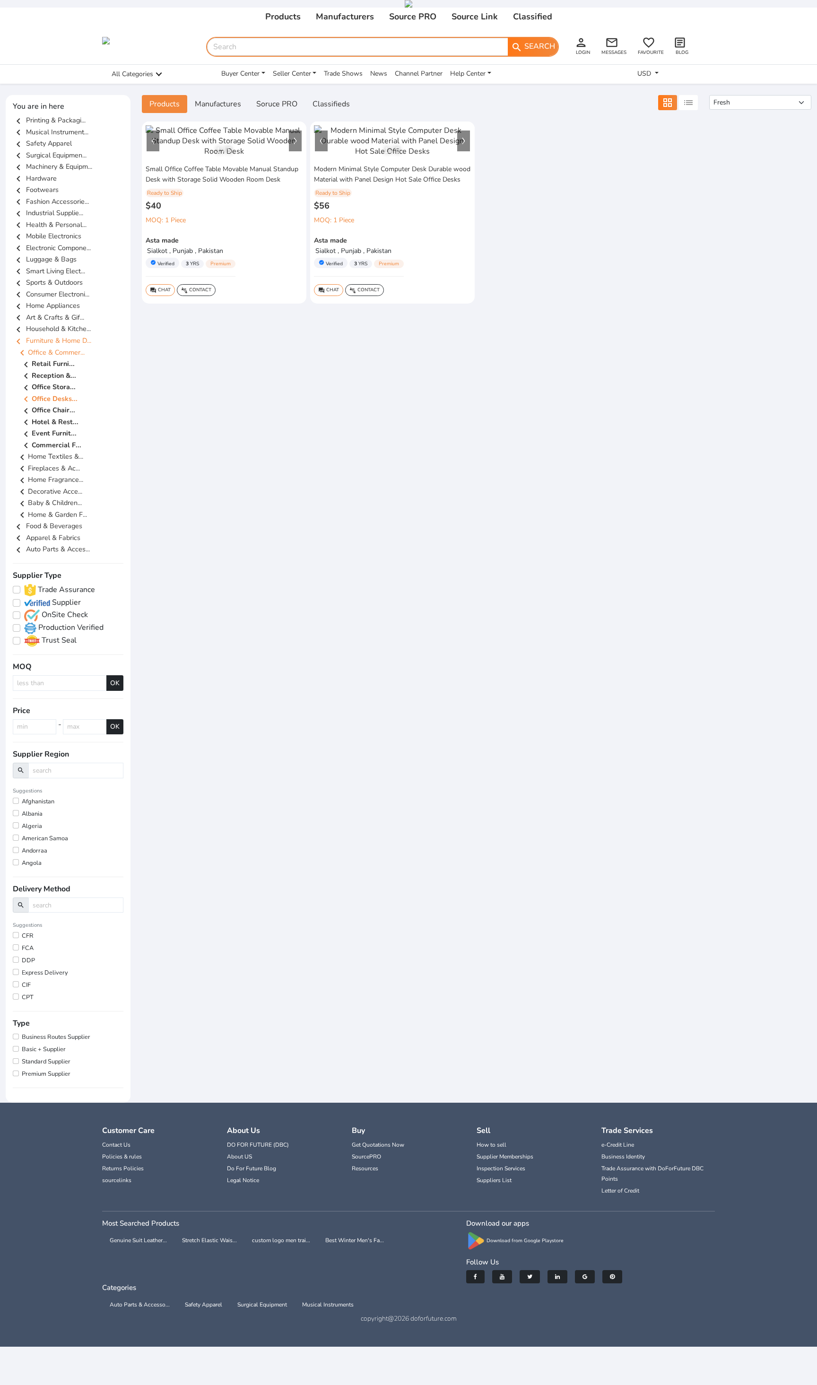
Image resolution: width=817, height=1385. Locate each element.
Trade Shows (343, 73)
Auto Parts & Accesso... (140, 1304)
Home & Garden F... (52, 514)
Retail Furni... (47, 364)
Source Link (475, 16)
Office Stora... (48, 387)
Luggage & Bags (45, 259)
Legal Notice (243, 1180)
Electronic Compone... (52, 248)
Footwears (36, 189)
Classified (532, 16)
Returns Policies (123, 1168)
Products (283, 16)
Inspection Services (501, 1168)
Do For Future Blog (251, 1168)
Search (533, 46)
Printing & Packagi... (49, 120)
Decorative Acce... (49, 491)
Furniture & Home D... (52, 340)
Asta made (162, 240)
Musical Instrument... (50, 132)
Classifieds (331, 104)
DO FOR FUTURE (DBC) (258, 1145)
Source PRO (412, 16)
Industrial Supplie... (48, 213)
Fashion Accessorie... (51, 201)
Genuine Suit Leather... (138, 1240)
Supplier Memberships (505, 1156)
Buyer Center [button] (240, 73)
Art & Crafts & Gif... (48, 317)
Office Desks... (49, 399)
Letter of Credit (620, 1190)
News (378, 73)
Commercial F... (50, 445)
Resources (365, 1168)
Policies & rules (122, 1156)
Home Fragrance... (50, 479)
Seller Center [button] (292, 73)
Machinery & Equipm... (52, 166)
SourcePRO (366, 1156)
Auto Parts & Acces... (51, 549)
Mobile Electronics (47, 236)
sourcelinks (116, 1180)
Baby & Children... (49, 502)
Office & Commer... (51, 352)
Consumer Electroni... (51, 294)
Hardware (35, 178)
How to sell (491, 1145)
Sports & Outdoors (48, 282)
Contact (196, 290)
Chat (160, 290)
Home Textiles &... (50, 456)
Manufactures (218, 104)
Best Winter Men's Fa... (354, 1240)
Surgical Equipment (262, 1304)
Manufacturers (345, 16)
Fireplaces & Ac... (48, 468)
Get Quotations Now (378, 1145)
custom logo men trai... (281, 1240)
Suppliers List (494, 1180)
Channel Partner (419, 73)
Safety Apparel (42, 143)
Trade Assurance (65, 589)
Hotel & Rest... (49, 422)
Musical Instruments (328, 1304)
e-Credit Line (617, 1145)
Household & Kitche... (52, 328)
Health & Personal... (50, 224)
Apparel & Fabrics (46, 537)
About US (239, 1156)
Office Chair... (47, 411)
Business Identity (623, 1156)
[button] (153, 141)
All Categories (132, 74)
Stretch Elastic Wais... (209, 1240)
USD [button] (645, 73)
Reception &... (48, 376)
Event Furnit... (48, 434)
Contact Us (116, 1145)
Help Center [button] (468, 73)
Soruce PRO (276, 104)
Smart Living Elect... (49, 271)
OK (115, 683)
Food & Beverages (47, 526)
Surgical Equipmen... (50, 155)
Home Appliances (46, 305)
